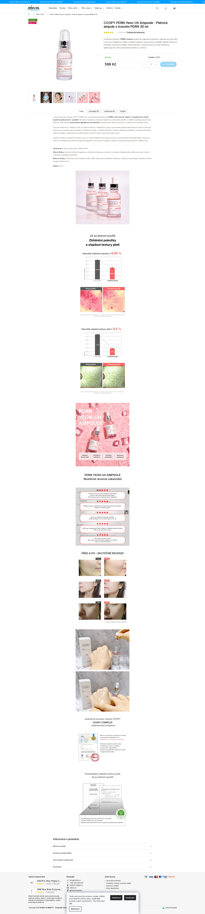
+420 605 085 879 (76, 883)
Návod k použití (59, 846)
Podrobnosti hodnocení (136, 32)
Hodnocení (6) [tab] (109, 111)
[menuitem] (53, 8)
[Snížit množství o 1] (145, 64)
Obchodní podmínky (113, 881)
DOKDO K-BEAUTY (76, 885)
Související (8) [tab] (94, 111)
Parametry (57, 867)
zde (70, 903)
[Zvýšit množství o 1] (156, 64)
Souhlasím (130, 898)
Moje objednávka (112, 888)
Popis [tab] (82, 111)
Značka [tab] (122, 111)
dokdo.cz (73, 888)
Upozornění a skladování (63, 860)
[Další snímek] (98, 54)
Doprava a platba (112, 886)
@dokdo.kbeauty (76, 890)
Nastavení (75, 909)
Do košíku (170, 64)
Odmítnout (116, 898)
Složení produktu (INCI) (62, 853)
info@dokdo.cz (75, 880)
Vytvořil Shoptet (171, 908)
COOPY (157, 57)
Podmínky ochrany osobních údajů (118, 883)
